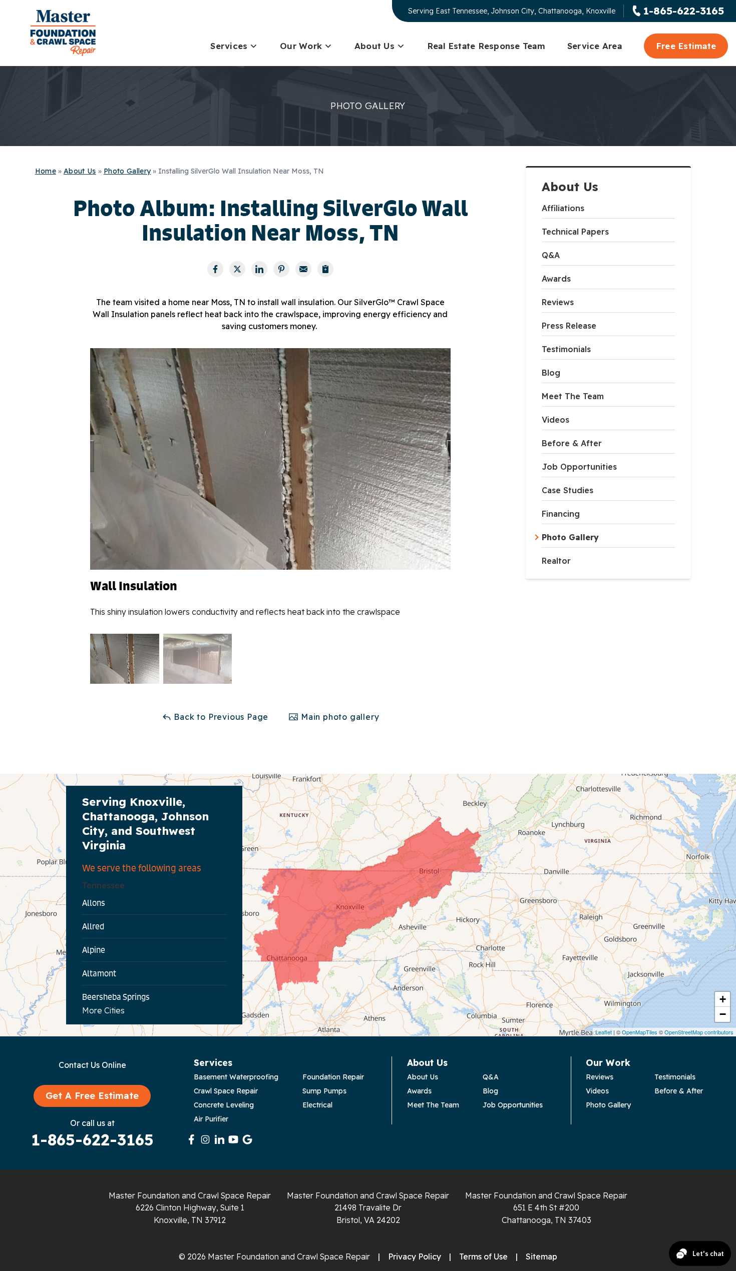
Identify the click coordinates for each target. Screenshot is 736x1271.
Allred (93, 926)
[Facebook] (191, 1139)
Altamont (99, 973)
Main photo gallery (338, 717)
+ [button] (722, 999)
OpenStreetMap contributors (698, 1032)
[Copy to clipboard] (325, 269)
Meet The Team (573, 396)
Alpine (93, 950)
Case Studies (567, 490)
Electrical (317, 1104)
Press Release (569, 326)
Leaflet (603, 1032)
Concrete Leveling (224, 1104)
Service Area (594, 46)
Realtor (556, 561)
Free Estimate (686, 46)
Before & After (572, 443)
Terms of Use (483, 1256)
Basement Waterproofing (236, 1076)
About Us (374, 46)
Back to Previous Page (220, 717)
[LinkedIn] (219, 1139)
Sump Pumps (324, 1090)
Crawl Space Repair (226, 1090)
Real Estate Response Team (486, 46)
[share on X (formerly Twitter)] (237, 269)
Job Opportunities (579, 467)
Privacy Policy (414, 1256)
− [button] (722, 1014)
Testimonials (566, 349)
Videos (555, 420)
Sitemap (541, 1256)
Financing (561, 514)
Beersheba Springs (116, 997)
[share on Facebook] (215, 269)
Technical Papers (575, 232)
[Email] (303, 269)
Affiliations (563, 208)
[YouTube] (233, 1139)
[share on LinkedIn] (259, 269)
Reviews (558, 302)
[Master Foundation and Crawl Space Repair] (63, 33)
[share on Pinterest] (281, 269)
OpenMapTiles (639, 1032)
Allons (93, 903)
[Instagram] (205, 1139)
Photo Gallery (570, 537)
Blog (551, 373)
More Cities (103, 1010)
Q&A (551, 255)
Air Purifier (211, 1118)
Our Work (301, 46)
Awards (556, 279)
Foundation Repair (333, 1076)
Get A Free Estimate (92, 1095)
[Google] (247, 1139)
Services (228, 46)
